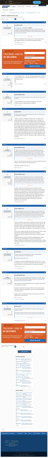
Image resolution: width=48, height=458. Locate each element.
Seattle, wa (10, 183)
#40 (44, 303)
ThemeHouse (31, 455)
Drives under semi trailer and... (26, 416)
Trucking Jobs (20, 6)
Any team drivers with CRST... (26, 358)
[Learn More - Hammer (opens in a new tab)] (24, 2)
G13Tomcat (16, 44)
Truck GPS (28, 6)
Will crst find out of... (24, 385)
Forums (14, 6)
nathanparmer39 (19, 363)
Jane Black (23, 424)
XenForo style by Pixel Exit (24, 454)
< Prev (7, 19)
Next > (24, 19)
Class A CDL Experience (29, 55)
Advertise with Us (14, 442)
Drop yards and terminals (26, 367)
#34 (44, 108)
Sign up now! (24, 351)
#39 (44, 272)
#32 (44, 73)
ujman (21, 365)
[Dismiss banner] (42, 2)
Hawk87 (21, 414)
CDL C (37, 63)
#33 (44, 91)
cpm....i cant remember (26, 377)
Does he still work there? (26, 370)
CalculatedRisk (18, 394)
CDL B (32, 63)
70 (11, 30)
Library (7, 442)
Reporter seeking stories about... (27, 423)
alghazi (7, 96)
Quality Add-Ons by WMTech (24, 454)
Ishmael (21, 386)
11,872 (11, 82)
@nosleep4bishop (18, 27)
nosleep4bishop (7, 27)
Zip (25, 51)
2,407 (11, 179)
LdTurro (21, 410)
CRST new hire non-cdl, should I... (26, 364)
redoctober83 (7, 176)
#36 (44, 171)
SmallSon (22, 359)
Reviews (34, 6)
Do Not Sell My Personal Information (11, 445)
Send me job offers (35, 66)
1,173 (11, 100)
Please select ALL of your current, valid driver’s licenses (32, 61)
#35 (44, 144)
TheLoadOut (24, 407)
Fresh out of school (23, 409)
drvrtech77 (23, 417)
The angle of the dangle (26, 406)
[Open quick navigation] (44, 13)
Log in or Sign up (42, 5)
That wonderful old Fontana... (27, 382)
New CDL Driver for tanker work (26, 413)
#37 (44, 205)
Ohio (11, 86)
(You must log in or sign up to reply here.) (8, 345)
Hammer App (12, 443)
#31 (44, 22)
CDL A (26, 63)
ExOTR (21, 380)
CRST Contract (22, 379)
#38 (44, 248)
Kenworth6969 (18, 375)
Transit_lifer (24, 368)
